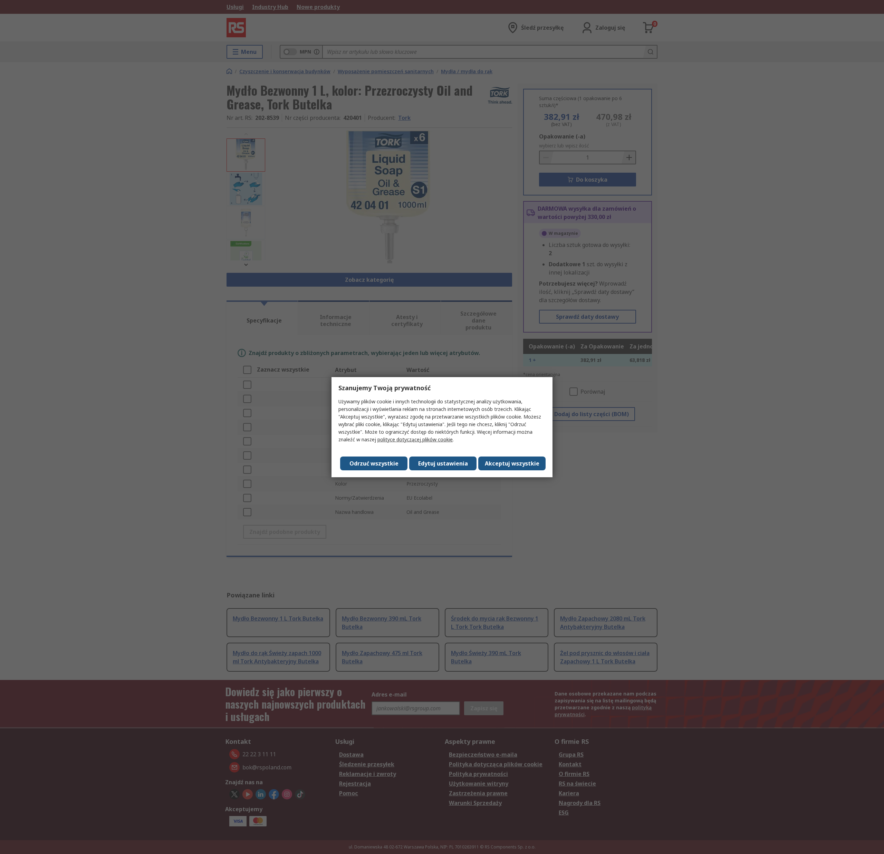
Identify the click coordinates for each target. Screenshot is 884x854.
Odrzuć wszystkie (373, 463)
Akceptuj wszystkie (512, 463)
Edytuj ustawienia (443, 463)
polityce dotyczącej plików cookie (415, 439)
